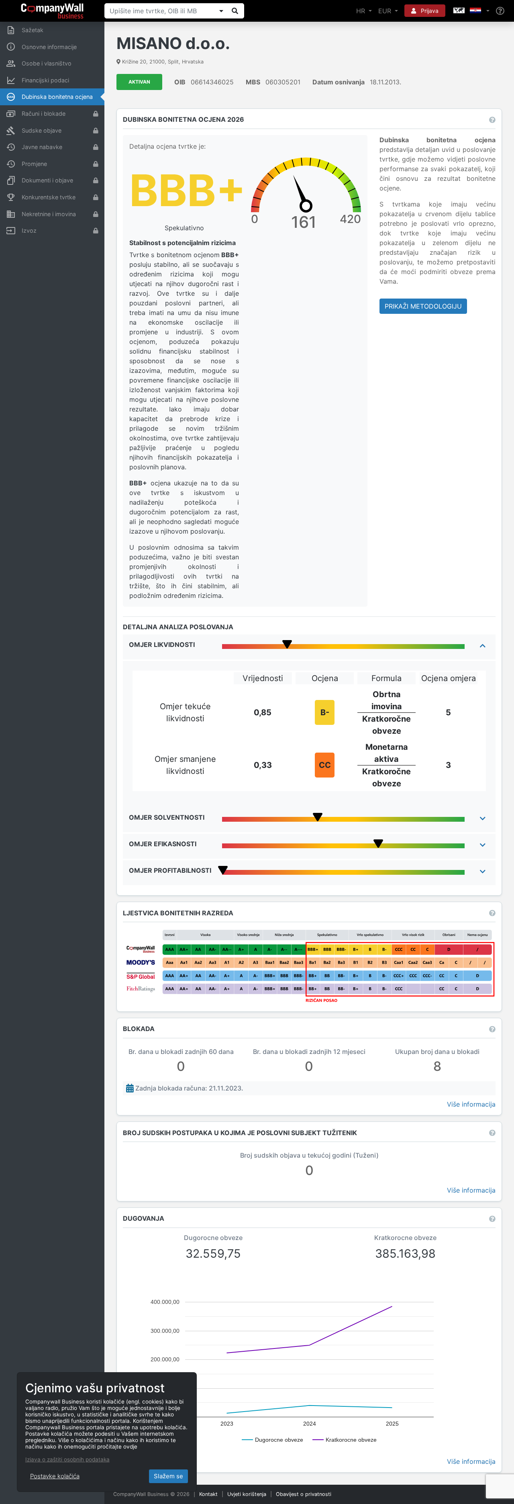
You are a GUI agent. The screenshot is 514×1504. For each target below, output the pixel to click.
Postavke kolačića (55, 1476)
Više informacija (471, 1104)
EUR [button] (385, 11)
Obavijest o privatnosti (303, 1494)
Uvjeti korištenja (246, 1494)
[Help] (500, 11)
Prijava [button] (429, 10)
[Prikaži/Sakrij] (221, 10)
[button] (471, 10)
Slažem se (168, 1476)
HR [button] (361, 11)
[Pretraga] (235, 10)
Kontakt (208, 1494)
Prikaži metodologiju (423, 306)
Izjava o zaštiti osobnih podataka (67, 1459)
